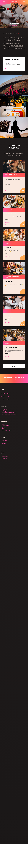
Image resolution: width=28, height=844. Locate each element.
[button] (4, 1)
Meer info (6, 185)
